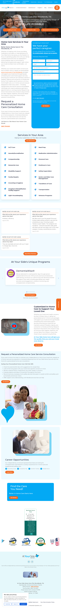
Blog (45, 7)
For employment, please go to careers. (45, 53)
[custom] (28, 561)
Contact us (50, 7)
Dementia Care (31, 7)
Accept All (23, 604)
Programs (40, 7)
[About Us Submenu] (14, 8)
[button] (58, 278)
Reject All (16, 604)
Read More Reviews (30, 253)
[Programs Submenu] (42, 8)
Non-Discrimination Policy (47, 602)
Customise (7, 604)
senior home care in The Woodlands (11, 72)
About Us (11, 7)
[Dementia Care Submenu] (36, 8)
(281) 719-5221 (5, 126)
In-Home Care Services (21, 7)
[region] (15, 600)
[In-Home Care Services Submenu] (27, 8)
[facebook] (32, 561)
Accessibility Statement (32, 602)
